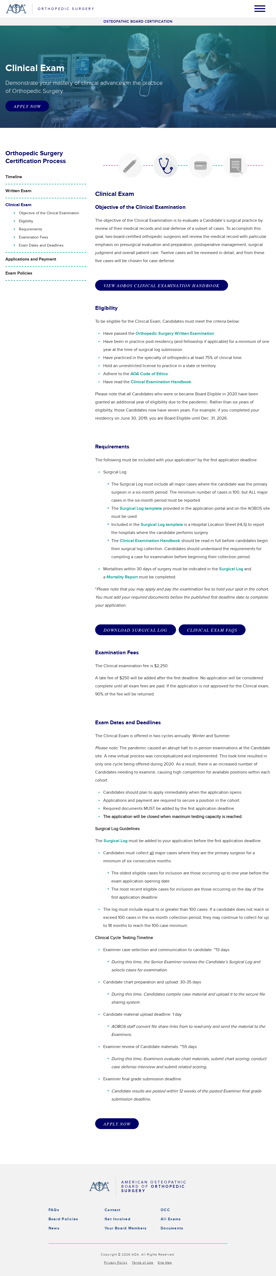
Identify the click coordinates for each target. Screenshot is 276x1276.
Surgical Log (231, 569)
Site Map (165, 1262)
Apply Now (27, 106)
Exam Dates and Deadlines (41, 245)
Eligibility (26, 221)
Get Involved (117, 1219)
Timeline (13, 177)
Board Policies (63, 1219)
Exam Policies (18, 273)
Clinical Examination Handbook (161, 382)
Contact (113, 1210)
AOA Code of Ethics (149, 374)
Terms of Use (143, 1262)
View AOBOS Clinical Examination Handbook (162, 285)
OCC (165, 1210)
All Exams (171, 1219)
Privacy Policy (115, 1262)
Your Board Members (126, 1228)
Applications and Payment (30, 259)
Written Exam (18, 191)
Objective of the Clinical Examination (49, 213)
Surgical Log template (141, 508)
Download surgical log (136, 630)
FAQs (54, 1210)
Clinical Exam (18, 205)
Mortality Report (122, 577)
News (54, 1228)
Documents (172, 1228)
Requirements (30, 229)
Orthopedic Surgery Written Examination (175, 333)
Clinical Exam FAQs (212, 630)
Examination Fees (33, 237)
